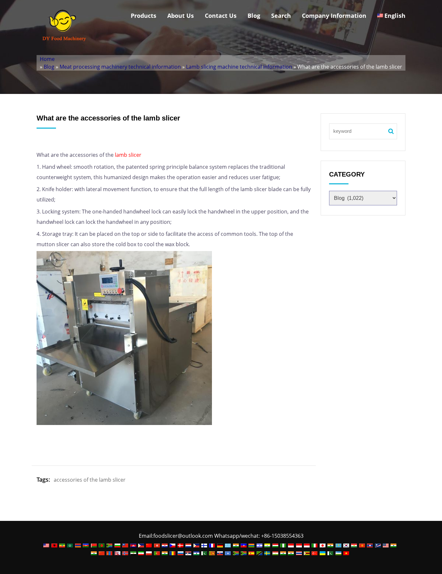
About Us (180, 15)
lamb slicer (128, 154)
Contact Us (221, 15)
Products (143, 15)
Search (281, 15)
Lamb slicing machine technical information (239, 66)
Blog (254, 15)
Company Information (334, 15)
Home (47, 59)
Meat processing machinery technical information (120, 66)
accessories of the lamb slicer (90, 479)
